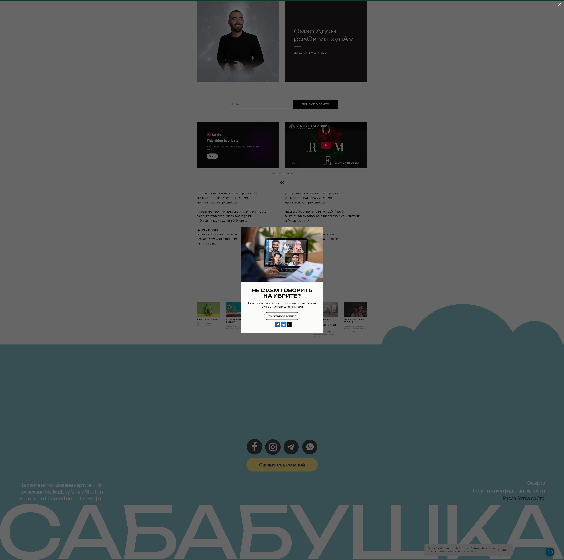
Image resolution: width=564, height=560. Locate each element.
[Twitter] (289, 324)
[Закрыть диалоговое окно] (559, 4)
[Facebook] (277, 324)
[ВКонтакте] (283, 324)
